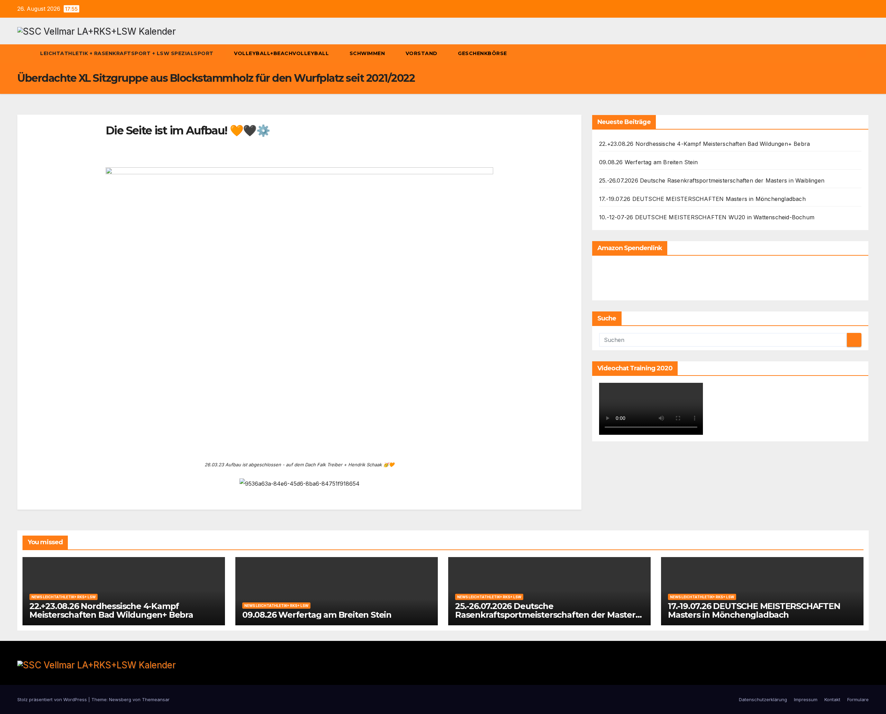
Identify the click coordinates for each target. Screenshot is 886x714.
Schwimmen (368, 53)
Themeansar (156, 699)
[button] (851, 53)
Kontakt (832, 699)
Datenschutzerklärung (763, 699)
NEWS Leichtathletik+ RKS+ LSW (63, 597)
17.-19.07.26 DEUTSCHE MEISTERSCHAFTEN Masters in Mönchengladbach (702, 198)
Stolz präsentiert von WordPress (52, 699)
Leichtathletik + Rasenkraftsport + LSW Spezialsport (127, 53)
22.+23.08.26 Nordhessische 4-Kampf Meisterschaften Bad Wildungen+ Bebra (704, 143)
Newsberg (120, 699)
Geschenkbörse (483, 53)
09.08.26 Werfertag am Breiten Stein (648, 162)
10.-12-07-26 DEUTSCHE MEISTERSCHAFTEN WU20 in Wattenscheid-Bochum (706, 217)
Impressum (805, 699)
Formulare (858, 699)
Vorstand (422, 53)
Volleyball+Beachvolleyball (282, 53)
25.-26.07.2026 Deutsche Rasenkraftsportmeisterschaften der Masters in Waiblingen (711, 180)
